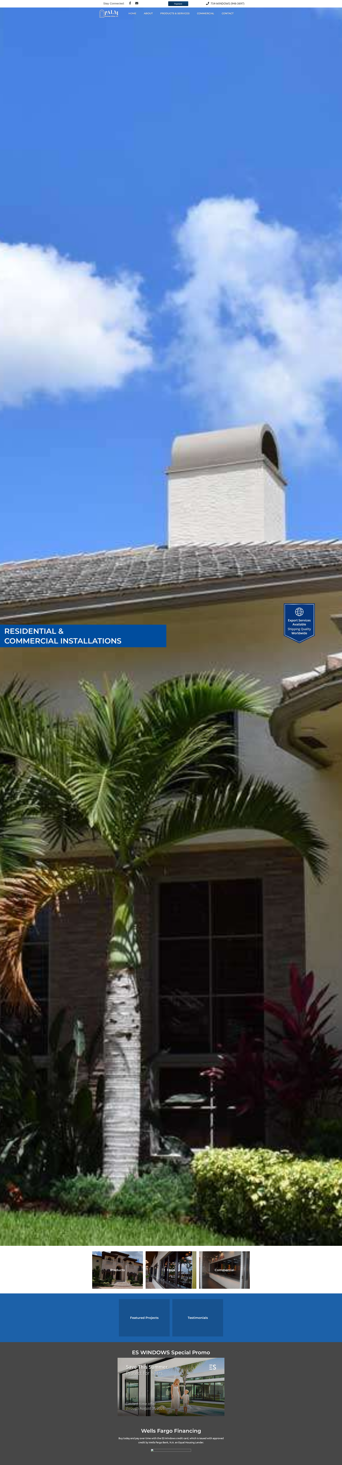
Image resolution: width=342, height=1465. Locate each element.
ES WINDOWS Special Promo (171, 1352)
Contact (228, 13)
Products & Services (175, 13)
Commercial (205, 13)
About (148, 13)
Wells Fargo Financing (171, 1431)
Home (132, 13)
